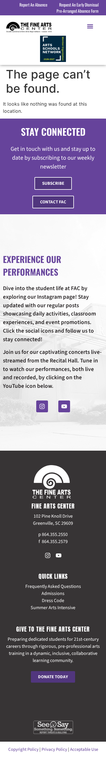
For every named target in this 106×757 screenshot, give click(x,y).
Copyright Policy (23, 749)
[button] (90, 26)
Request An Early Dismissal (79, 4)
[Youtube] (64, 406)
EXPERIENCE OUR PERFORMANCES (32, 265)
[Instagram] (42, 406)
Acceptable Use (84, 749)
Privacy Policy (54, 749)
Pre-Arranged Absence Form (78, 11)
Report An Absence (33, 4)
